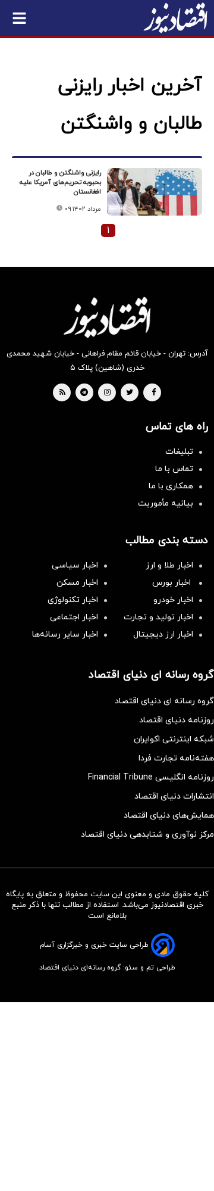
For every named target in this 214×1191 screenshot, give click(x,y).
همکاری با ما (171, 486)
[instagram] (107, 393)
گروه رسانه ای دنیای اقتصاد (164, 701)
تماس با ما (174, 469)
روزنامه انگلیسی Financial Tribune (151, 777)
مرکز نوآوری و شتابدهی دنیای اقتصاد (147, 834)
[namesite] (175, 17)
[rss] (62, 393)
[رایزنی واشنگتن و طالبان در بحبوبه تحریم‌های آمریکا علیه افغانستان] (154, 192)
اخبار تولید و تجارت (158, 617)
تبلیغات (179, 451)
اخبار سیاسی (75, 565)
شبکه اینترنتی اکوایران (174, 739)
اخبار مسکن (77, 582)
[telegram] (84, 393)
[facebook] (154, 393)
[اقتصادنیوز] (107, 317)
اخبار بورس (172, 582)
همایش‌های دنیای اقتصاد (169, 815)
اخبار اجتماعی (74, 617)
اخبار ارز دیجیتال (163, 634)
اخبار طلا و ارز (169, 565)
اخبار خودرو (173, 600)
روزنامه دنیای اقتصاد (176, 720)
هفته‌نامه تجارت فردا (176, 758)
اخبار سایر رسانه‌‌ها (65, 634)
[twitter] (129, 393)
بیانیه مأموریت (165, 503)
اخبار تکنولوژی (73, 600)
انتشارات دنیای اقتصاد (174, 796)
